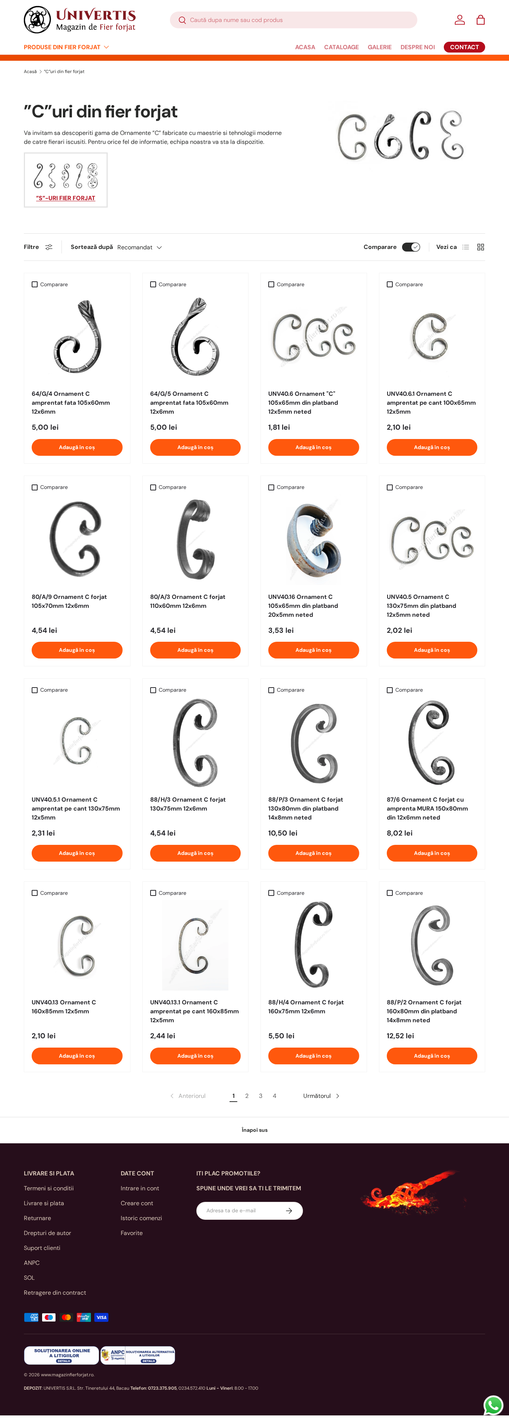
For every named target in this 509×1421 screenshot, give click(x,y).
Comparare (380, 247)
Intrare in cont (140, 1188)
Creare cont (137, 1203)
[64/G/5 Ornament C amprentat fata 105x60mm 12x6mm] (195, 336)
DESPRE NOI (418, 47)
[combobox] (294, 20)
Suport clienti (42, 1248)
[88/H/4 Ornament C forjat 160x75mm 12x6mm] (313, 945)
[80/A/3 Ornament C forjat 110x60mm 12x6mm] (195, 539)
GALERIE (380, 47)
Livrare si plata (44, 1203)
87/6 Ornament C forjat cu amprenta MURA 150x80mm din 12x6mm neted (427, 808)
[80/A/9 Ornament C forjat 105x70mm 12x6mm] (77, 539)
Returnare (37, 1218)
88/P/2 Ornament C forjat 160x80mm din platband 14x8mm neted (424, 1011)
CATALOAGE (341, 47)
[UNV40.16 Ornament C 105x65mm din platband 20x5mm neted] (313, 539)
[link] (187, 1096)
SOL (29, 1278)
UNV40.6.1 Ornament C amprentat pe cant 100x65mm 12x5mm (431, 403)
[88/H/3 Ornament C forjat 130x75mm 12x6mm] (195, 742)
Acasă (30, 71)
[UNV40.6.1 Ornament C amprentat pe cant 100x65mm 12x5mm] (432, 336)
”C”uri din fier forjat (64, 71)
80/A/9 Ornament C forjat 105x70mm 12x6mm (69, 601)
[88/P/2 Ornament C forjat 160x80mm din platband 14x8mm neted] (432, 945)
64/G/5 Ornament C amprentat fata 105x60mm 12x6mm (189, 403)
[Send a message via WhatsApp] (493, 1405)
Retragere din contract (55, 1293)
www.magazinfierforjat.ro (67, 1375)
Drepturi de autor (47, 1233)
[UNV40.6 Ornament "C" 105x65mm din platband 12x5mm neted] (313, 336)
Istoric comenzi (141, 1218)
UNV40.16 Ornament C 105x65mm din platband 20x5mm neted (303, 606)
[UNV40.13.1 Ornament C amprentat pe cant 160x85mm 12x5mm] (195, 945)
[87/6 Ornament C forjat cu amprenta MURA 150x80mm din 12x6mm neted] (432, 742)
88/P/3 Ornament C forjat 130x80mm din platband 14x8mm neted (305, 808)
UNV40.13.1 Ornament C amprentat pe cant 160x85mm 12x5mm (194, 1011)
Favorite (132, 1233)
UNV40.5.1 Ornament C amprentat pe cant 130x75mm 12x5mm (76, 808)
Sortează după (92, 247)
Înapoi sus (255, 1130)
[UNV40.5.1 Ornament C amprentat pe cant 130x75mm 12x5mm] (77, 742)
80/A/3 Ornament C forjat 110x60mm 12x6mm (187, 601)
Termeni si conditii (49, 1188)
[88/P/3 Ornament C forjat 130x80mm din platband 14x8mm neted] (313, 742)
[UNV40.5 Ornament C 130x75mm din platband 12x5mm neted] (432, 539)
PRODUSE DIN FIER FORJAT (62, 47)
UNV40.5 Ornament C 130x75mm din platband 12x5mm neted (421, 606)
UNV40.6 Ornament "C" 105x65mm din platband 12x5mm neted (303, 403)
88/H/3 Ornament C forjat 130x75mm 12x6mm (188, 804)
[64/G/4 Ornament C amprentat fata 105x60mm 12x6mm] (77, 336)
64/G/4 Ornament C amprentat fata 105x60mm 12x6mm (71, 403)
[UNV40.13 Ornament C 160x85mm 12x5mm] (77, 945)
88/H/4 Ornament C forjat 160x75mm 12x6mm (306, 1006)
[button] (480, 20)
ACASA (305, 47)
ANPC (31, 1263)
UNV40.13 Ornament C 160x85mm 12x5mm (64, 1006)
